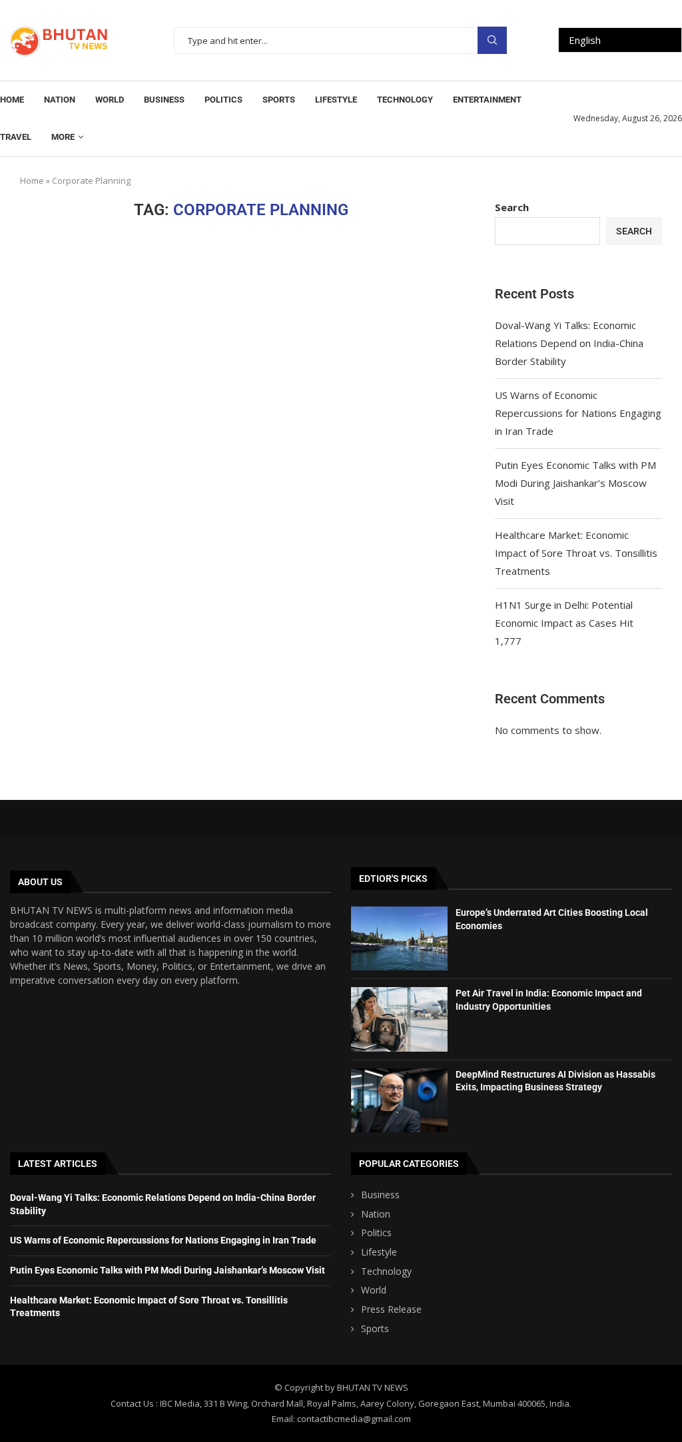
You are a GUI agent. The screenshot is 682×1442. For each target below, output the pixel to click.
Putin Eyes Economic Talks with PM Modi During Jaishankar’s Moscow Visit (575, 483)
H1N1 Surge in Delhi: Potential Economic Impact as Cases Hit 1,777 (564, 622)
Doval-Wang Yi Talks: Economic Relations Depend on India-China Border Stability (569, 343)
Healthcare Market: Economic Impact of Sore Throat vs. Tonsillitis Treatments (576, 552)
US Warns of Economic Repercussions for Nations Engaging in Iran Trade (578, 413)
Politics (223, 100)
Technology (405, 100)
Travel (15, 137)
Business (164, 100)
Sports (278, 100)
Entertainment (487, 100)
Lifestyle (336, 100)
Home (12, 100)
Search (492, 40)
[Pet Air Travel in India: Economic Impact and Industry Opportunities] (399, 1019)
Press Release (391, 1309)
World (109, 100)
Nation (59, 100)
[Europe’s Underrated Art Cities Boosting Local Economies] (399, 938)
